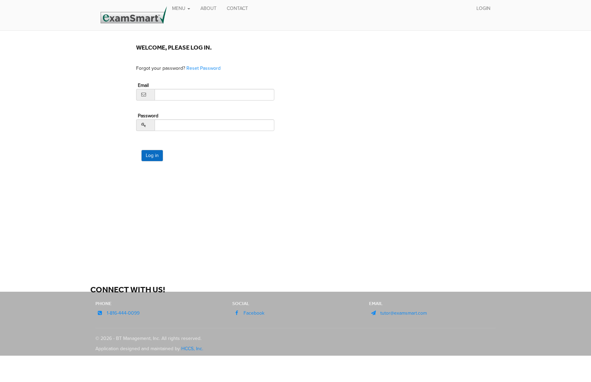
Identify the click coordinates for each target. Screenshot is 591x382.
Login (483, 8)
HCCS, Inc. (192, 349)
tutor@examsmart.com (403, 313)
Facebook (254, 313)
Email (143, 85)
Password (148, 116)
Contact (237, 8)
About (208, 8)
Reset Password (203, 68)
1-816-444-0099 (123, 313)
